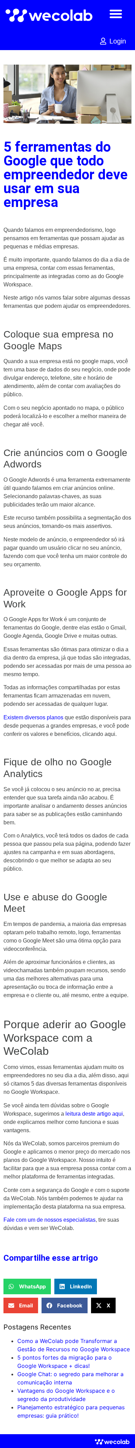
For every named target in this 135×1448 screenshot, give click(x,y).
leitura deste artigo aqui (94, 1114)
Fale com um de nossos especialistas (49, 1220)
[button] (116, 13)
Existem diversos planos (33, 717)
